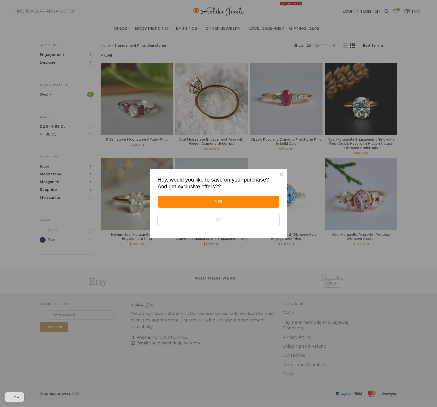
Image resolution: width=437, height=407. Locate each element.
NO (218, 220)
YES (218, 202)
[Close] (281, 174)
